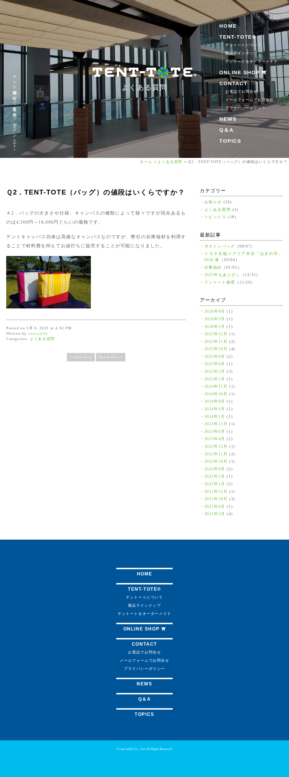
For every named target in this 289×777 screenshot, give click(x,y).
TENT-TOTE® (237, 37)
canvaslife (38, 333)
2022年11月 (216, 454)
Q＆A (226, 130)
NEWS (228, 119)
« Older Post (81, 357)
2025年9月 (214, 356)
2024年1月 (214, 416)
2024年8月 (214, 401)
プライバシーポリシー (245, 108)
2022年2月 (214, 476)
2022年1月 (214, 484)
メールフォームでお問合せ (249, 100)
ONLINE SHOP (240, 72)
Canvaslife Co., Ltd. (133, 748)
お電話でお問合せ (241, 91)
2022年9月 (214, 469)
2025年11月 (216, 341)
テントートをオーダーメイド (251, 61)
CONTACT (233, 83)
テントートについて (243, 45)
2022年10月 (216, 461)
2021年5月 (214, 513)
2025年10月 (216, 348)
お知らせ (213, 202)
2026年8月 (214, 311)
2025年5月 (214, 371)
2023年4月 (214, 438)
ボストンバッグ (219, 246)
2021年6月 (214, 506)
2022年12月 (216, 446)
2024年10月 (216, 394)
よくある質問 (144, 87)
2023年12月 (216, 423)
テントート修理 (219, 282)
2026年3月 (214, 319)
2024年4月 (214, 409)
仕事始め (213, 267)
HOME (228, 26)
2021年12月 (216, 491)
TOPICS (230, 141)
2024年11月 (216, 386)
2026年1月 (214, 326)
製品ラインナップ (241, 53)
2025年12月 (216, 334)
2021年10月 (216, 498)
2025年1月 (214, 379)
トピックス (215, 217)
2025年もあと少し (222, 274)
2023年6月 (214, 431)
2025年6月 (214, 363)
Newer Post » (110, 357)
